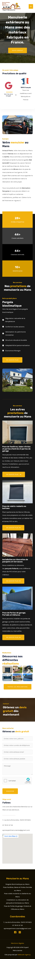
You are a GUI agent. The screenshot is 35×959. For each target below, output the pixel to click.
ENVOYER (10, 791)
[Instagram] (20, 932)
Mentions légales (17, 943)
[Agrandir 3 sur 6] (20, 668)
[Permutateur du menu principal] (31, 6)
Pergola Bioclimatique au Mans (17, 884)
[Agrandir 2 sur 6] (10, 676)
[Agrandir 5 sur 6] (30, 668)
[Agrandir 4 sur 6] (20, 676)
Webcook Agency (24, 955)
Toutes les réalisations (18, 687)
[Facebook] (15, 932)
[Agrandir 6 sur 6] (30, 676)
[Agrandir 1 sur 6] (10, 668)
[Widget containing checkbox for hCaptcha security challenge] (17, 780)
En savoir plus (12, 360)
